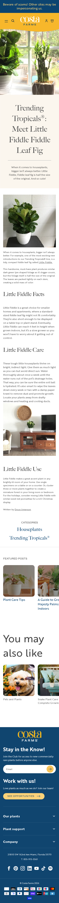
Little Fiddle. (46, 262)
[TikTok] (43, 868)
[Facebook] (9, 868)
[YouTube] (36, 868)
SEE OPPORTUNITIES (20, 796)
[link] (29, 21)
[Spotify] (50, 868)
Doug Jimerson (23, 509)
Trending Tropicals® (29, 538)
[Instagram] (22, 868)
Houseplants (29, 529)
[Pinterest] (16, 868)
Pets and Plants (12, 699)
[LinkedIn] (29, 868)
